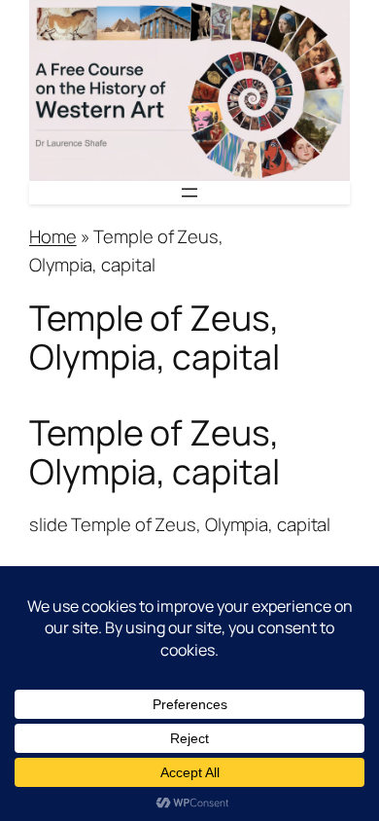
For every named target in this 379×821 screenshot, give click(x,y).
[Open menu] (189, 192)
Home (53, 236)
